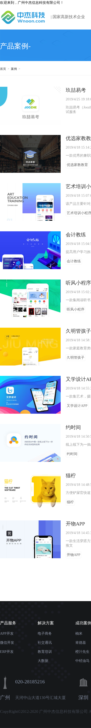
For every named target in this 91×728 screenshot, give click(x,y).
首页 (3, 69)
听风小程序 (75, 309)
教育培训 (45, 652)
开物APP (73, 555)
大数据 (43, 661)
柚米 (78, 633)
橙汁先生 (82, 652)
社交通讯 (45, 643)
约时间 (72, 454)
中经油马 (82, 661)
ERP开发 (7, 652)
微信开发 (7, 643)
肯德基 (80, 643)
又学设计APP (77, 406)
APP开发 (7, 633)
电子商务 (45, 633)
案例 (14, 69)
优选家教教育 (77, 165)
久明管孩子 (75, 357)
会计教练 (74, 261)
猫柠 (70, 502)
